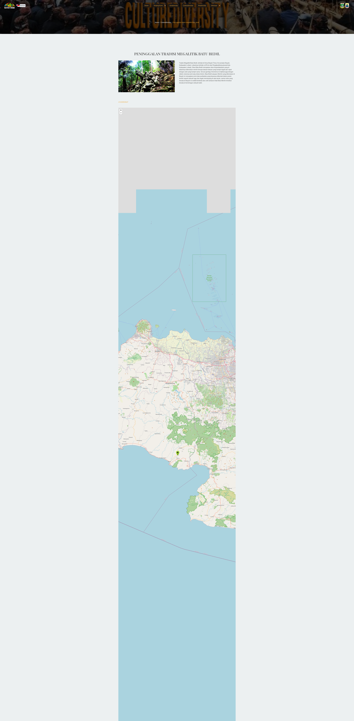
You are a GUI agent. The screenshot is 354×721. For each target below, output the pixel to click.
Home (147, 5)
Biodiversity (202, 5)
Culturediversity (188, 5)
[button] (177, 453)
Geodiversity (174, 5)
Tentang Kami (158, 5)
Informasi (214, 5)
